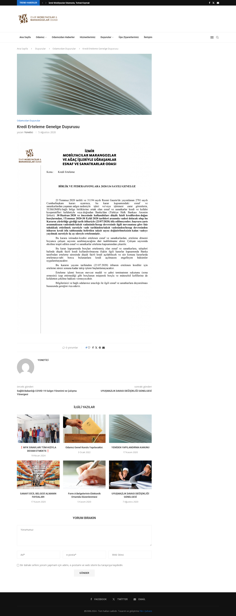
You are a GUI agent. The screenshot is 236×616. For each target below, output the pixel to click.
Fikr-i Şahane (146, 611)
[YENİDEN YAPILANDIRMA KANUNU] (130, 429)
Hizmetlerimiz (87, 37)
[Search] (217, 37)
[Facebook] (209, 3)
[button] (42, 3)
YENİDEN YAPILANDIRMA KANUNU (130, 447)
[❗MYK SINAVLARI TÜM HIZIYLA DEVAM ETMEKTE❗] (38, 429)
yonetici (28, 132)
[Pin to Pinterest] (100, 347)
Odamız (40, 37)
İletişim (148, 37)
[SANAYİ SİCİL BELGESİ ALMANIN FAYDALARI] (38, 475)
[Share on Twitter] (96, 347)
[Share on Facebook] (93, 347)
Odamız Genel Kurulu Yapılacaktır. (84, 447)
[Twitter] (213, 3)
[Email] (218, 3)
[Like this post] (89, 347)
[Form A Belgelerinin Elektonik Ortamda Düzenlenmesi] (84, 475)
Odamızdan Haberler (63, 37)
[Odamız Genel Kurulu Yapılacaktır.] (84, 429)
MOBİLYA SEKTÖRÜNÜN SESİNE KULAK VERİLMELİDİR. (74, 3)
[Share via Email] (103, 347)
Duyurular (106, 37)
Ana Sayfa (25, 37)
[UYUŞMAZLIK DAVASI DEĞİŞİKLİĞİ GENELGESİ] (130, 475)
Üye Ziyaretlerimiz (129, 37)
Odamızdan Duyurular (64, 48)
